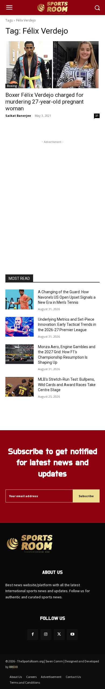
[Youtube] (72, 634)
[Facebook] (32, 634)
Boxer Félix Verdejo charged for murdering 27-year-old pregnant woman (44, 102)
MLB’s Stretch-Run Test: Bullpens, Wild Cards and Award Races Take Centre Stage (67, 384)
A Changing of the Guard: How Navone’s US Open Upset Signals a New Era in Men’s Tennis (67, 297)
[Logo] (52, 8)
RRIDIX (13, 667)
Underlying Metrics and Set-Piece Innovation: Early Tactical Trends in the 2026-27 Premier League (67, 324)
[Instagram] (46, 634)
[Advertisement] (52, 197)
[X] (59, 634)
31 (97, 116)
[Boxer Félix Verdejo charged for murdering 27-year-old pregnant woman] (52, 64)
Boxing (12, 86)
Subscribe (86, 496)
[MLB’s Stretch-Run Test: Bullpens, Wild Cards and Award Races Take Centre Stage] (19, 387)
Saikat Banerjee (18, 116)
